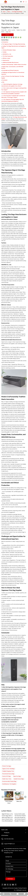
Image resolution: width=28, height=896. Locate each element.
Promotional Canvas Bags (8, 773)
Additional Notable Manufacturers (11, 62)
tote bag (24, 108)
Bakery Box (17, 801)
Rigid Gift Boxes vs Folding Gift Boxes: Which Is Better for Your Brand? (7, 814)
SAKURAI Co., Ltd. (7, 54)
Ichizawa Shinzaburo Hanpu (9, 50)
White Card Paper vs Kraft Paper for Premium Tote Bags (7, 817)
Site (10, 31)
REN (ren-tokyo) (6, 58)
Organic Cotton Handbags (8, 768)
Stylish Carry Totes (6, 779)
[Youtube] (10, 885)
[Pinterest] (16, 885)
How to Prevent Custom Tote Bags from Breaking (7, 819)
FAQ (3, 82)
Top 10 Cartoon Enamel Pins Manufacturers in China (20, 815)
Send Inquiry (10, 878)
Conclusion (4, 80)
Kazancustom (6, 60)
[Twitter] (8, 885)
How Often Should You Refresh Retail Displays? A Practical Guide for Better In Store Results (20, 817)
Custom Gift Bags (6, 776)
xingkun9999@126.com (9, 843)
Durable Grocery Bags (19, 779)
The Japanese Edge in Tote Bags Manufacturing (13, 44)
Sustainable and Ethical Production (10, 70)
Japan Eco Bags (17, 776)
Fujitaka (4, 52)
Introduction (5, 42)
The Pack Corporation (8, 56)
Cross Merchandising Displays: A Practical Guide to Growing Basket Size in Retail (7, 821)
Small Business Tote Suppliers (9, 784)
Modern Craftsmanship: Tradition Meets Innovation (14, 64)
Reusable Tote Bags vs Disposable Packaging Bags (20, 821)
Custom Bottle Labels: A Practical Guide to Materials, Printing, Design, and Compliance (20, 814)
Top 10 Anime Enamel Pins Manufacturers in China (20, 819)
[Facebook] (2, 885)
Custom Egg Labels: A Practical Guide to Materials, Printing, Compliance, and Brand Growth (7, 815)
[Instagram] (13, 885)
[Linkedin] (5, 885)
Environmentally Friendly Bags (9, 781)
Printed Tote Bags (6, 766)
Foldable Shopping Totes (8, 771)
